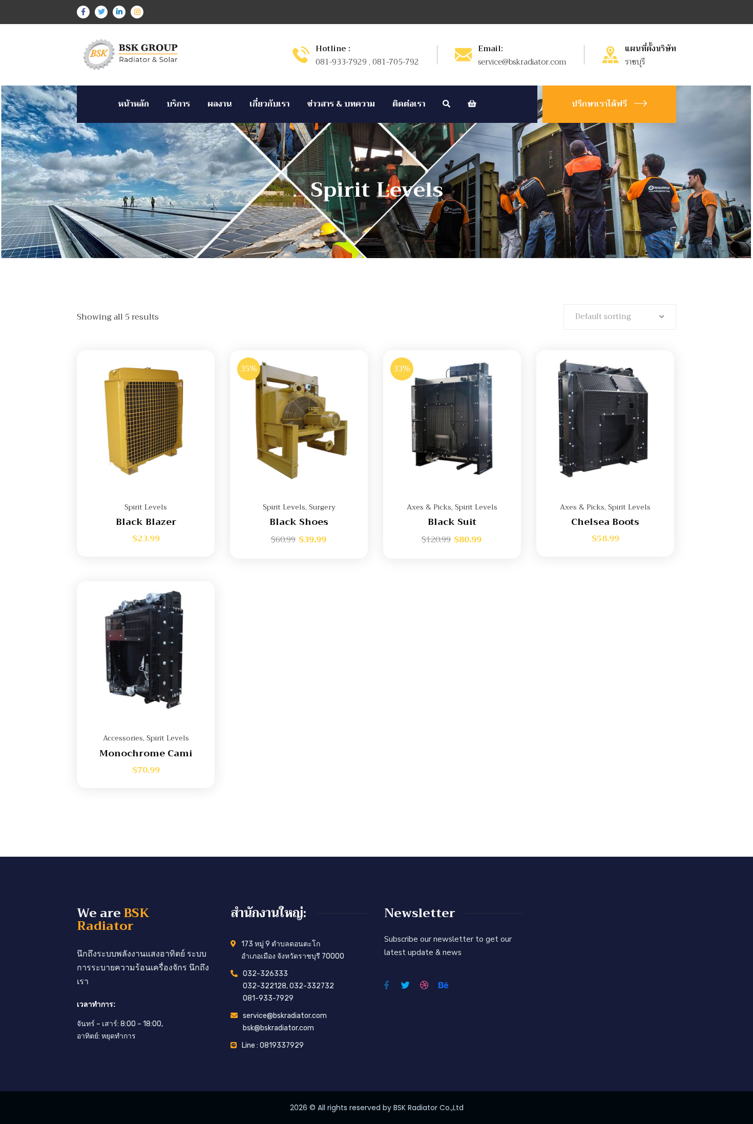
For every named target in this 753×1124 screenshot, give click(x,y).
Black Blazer (146, 522)
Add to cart (194, 350)
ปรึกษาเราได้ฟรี (599, 104)
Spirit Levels (145, 507)
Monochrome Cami (146, 753)
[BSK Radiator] (129, 54)
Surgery (322, 507)
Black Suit (452, 522)
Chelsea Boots (605, 522)
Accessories (123, 738)
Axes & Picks (429, 507)
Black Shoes (298, 522)
